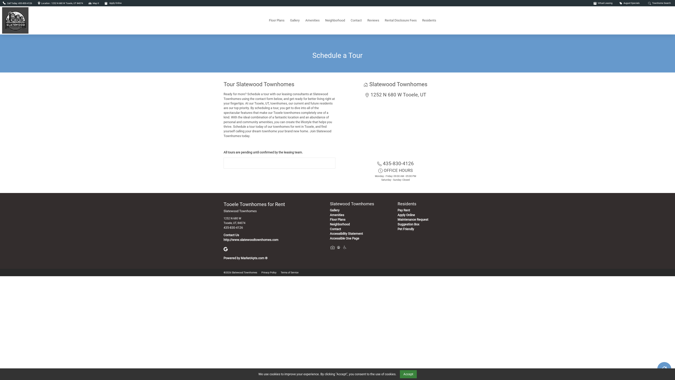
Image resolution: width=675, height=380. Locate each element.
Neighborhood (335, 20)
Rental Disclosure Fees (401, 20)
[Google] (226, 249)
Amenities (312, 20)
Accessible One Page (344, 238)
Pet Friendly (406, 229)
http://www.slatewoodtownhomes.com (251, 240)
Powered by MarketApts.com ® (246, 258)
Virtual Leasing (604, 3)
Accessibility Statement (346, 233)
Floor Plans (276, 20)
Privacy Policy (269, 272)
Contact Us (231, 235)
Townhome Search (661, 3)
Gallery (295, 20)
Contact (356, 20)
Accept (408, 374)
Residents (429, 20)
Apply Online (115, 3)
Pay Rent (404, 210)
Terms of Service (289, 272)
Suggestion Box (408, 224)
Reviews (373, 20)
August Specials (631, 3)
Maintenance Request (413, 219)
